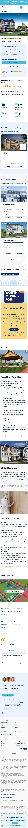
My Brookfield (17, 732)
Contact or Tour (20, 166)
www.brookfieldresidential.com (6, 797)
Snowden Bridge (10, 15)
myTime (3, 725)
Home (2, 15)
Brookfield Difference (5, 722)
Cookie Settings (18, 741)
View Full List (4, 614)
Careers (16, 724)
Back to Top (14, 753)
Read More (4, 97)
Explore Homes (14, 329)
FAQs (11, 11)
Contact (16, 725)
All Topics (3, 735)
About (16, 722)
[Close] (26, 2)
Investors (16, 727)
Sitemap (3, 741)
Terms (2, 745)
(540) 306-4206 (15, 51)
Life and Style (4, 732)
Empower (3, 724)
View (20, 38)
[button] (14, 151)
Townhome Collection (7, 154)
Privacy (2, 743)
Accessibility (17, 745)
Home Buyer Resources (6, 734)
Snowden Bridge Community (17, 154)
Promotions (3, 727)
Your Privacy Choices (19, 743)
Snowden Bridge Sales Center (11, 46)
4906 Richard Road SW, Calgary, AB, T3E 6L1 (9, 794)
